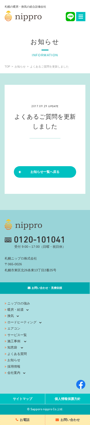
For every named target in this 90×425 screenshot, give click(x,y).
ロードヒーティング (21, 322)
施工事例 (13, 341)
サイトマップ (22, 399)
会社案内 (13, 373)
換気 (10, 316)
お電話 (25, 420)
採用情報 (13, 366)
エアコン (13, 328)
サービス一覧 (17, 335)
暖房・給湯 (15, 309)
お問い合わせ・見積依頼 (47, 287)
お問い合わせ (70, 420)
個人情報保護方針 (68, 399)
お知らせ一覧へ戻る (45, 172)
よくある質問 (17, 354)
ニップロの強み (18, 303)
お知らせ (13, 360)
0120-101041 (40, 240)
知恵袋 (12, 347)
